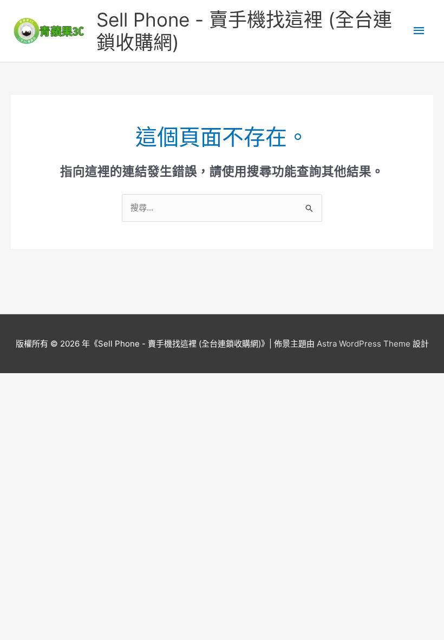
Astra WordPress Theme (363, 343)
